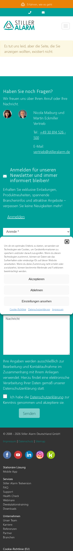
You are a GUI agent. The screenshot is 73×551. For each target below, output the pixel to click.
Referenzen (10, 529)
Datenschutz (25, 441)
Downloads (9, 508)
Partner (7, 533)
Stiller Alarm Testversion (17, 483)
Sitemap (40, 441)
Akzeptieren (36, 279)
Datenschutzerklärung (39, 309)
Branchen (9, 537)
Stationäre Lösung (14, 467)
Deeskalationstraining (15, 504)
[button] (67, 242)
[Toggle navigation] (66, 26)
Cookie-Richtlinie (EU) (16, 549)
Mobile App (10, 471)
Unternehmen (11, 516)
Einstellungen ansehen (37, 301)
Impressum (57, 309)
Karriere (7, 524)
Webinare (9, 500)
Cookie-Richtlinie (18, 309)
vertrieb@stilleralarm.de (51, 151)
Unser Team (10, 520)
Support (8, 492)
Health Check (11, 496)
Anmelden (16, 216)
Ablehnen (36, 290)
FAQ (5, 487)
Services (8, 479)
